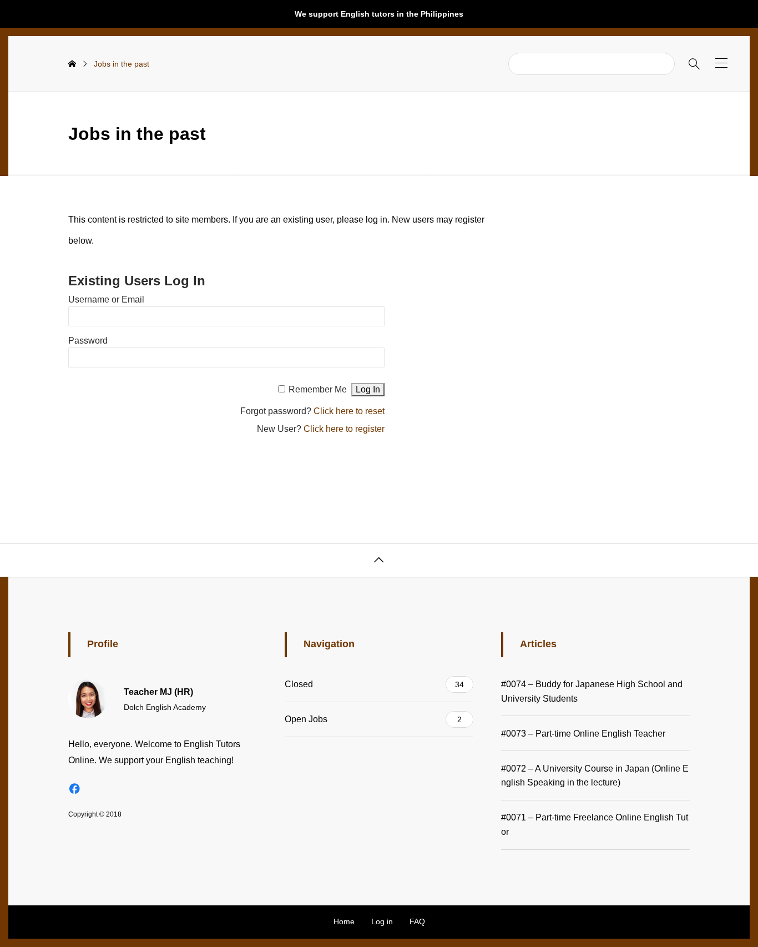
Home (344, 921)
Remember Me (318, 389)
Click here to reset (349, 411)
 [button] (379, 560)
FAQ (417, 921)
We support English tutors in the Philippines (379, 13)
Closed (374, 684)
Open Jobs (373, 719)
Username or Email (106, 299)
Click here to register (344, 429)
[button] (721, 63)
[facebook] (74, 788)
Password (88, 340)
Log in (382, 921)
